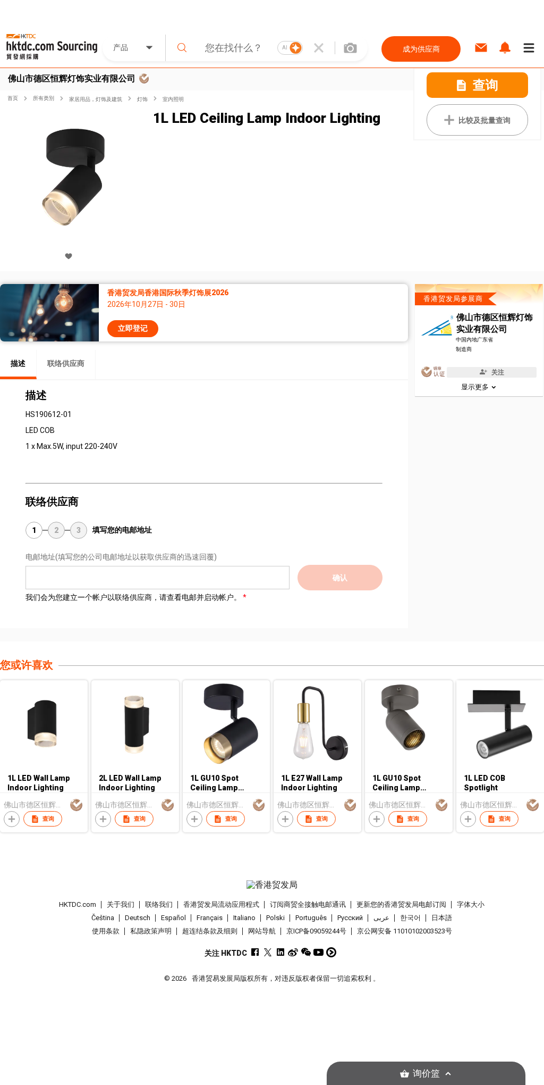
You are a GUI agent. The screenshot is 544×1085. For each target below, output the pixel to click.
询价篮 (426, 1074)
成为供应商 (421, 49)
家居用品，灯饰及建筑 (95, 99)
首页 (12, 98)
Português (311, 918)
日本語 (441, 918)
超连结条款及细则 (209, 931)
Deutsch (137, 918)
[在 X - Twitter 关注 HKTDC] (267, 952)
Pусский (350, 918)
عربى (381, 918)
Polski (275, 918)
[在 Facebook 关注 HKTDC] (255, 952)
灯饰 (142, 99)
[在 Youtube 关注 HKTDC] (318, 952)
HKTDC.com (77, 904)
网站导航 (262, 931)
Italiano (244, 918)
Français (210, 918)
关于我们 (120, 904)
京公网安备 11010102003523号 (404, 931)
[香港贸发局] (272, 885)
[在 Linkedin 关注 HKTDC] (280, 952)
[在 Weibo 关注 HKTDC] (293, 952)
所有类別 (43, 98)
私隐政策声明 (151, 931)
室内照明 (173, 99)
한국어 (410, 918)
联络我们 (159, 904)
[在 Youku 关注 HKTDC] (331, 952)
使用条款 (106, 931)
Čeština (102, 918)
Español (173, 918)
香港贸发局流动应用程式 (221, 904)
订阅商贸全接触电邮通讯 (308, 904)
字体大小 (470, 904)
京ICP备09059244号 (316, 931)
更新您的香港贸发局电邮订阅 (401, 904)
